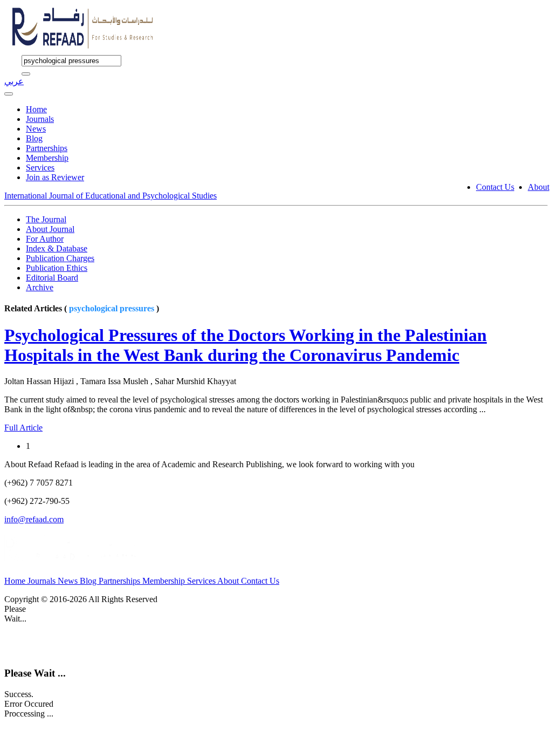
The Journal (46, 219)
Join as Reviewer (55, 177)
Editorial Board (52, 277)
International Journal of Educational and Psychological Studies (110, 195)
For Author (45, 238)
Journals (40, 119)
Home (36, 109)
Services (40, 167)
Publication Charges (60, 258)
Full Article (23, 427)
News (36, 128)
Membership (47, 157)
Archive (39, 287)
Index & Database (56, 248)
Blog (34, 138)
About (538, 187)
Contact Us (495, 187)
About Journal (50, 229)
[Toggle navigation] (8, 93)
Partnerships (46, 148)
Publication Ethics (56, 267)
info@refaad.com (34, 519)
